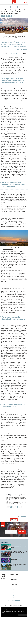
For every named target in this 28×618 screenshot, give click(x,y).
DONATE (25, 2)
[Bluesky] (9, 16)
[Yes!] (14, 2)
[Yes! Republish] (11, 16)
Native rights (14, 7)
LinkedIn (20, 507)
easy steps (23, 516)
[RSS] (19, 600)
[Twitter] (4, 16)
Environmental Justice (14, 574)
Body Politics (14, 579)
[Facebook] (2, 16)
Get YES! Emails (14, 590)
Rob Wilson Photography (19, 37)
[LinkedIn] (17, 600)
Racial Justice (14, 577)
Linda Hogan (4, 53)
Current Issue (14, 587)
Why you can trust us (23, 49)
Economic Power (14, 584)
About (14, 592)
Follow (14, 597)
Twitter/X (14, 507)
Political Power (14, 582)
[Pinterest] (15, 600)
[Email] (7, 16)
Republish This (14, 519)
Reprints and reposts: (6, 515)
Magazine (14, 595)
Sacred (16, 247)
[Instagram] (12, 600)
